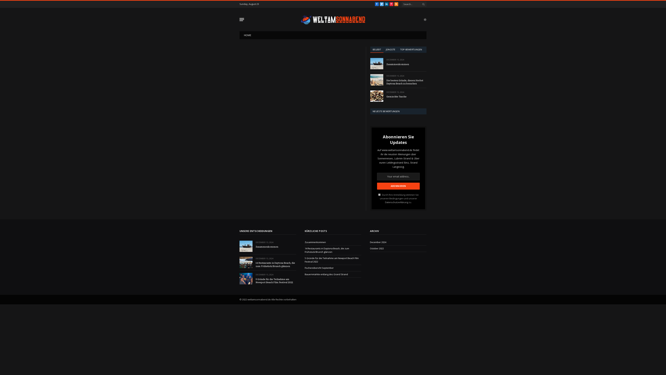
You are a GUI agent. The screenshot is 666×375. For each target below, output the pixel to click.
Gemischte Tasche (396, 96)
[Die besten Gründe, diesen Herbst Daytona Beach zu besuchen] (376, 79)
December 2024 (378, 242)
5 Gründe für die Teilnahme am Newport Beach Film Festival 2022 (274, 281)
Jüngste (390, 49)
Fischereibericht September (319, 267)
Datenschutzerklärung (396, 202)
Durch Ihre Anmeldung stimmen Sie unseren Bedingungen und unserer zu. (399, 198)
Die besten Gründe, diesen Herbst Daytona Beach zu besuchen (404, 82)
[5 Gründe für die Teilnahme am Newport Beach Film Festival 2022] (246, 278)
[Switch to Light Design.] (424, 19)
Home (247, 35)
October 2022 (377, 248)
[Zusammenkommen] (376, 63)
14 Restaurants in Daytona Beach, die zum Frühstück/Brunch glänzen (275, 264)
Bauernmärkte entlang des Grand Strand (326, 274)
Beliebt (377, 49)
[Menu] (242, 19)
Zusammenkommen (397, 64)
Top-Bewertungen (411, 49)
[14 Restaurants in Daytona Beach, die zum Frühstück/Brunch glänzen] (246, 262)
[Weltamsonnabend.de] (333, 19)
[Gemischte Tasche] (376, 96)
